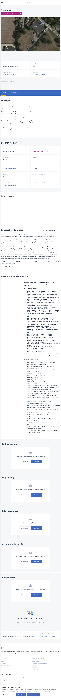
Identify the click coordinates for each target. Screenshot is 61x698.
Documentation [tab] (14, 93)
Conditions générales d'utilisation (40, 663)
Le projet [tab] (3, 93)
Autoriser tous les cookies (33, 694)
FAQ (2, 667)
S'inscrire (36, 461)
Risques (34, 665)
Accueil (2, 661)
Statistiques (35, 667)
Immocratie (35, 669)
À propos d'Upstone (5, 665)
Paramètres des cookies (8, 694)
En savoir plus (47, 691)
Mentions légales (36, 661)
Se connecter (24, 461)
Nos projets (3, 663)
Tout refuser (21, 694)
